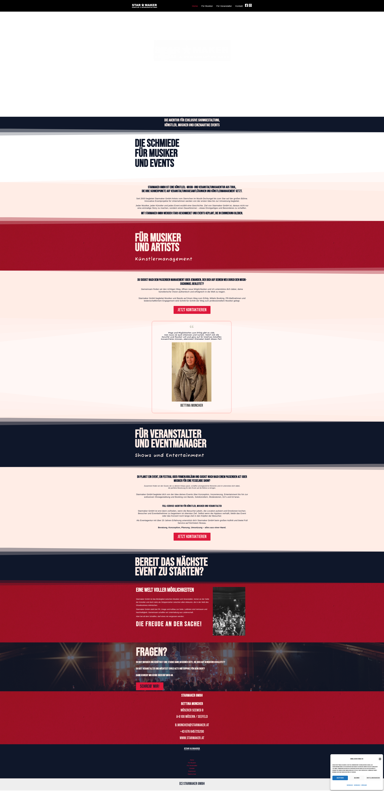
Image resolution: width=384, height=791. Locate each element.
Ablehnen (356, 778)
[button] (380, 759)
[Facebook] (246, 5)
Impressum (364, 785)
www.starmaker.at (192, 738)
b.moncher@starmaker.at (192, 725)
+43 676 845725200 (192, 731)
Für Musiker (207, 6)
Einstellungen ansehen (373, 778)
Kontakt (239, 6)
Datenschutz (350, 785)
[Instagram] (250, 5)
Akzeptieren (340, 778)
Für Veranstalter (224, 6)
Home (195, 6)
